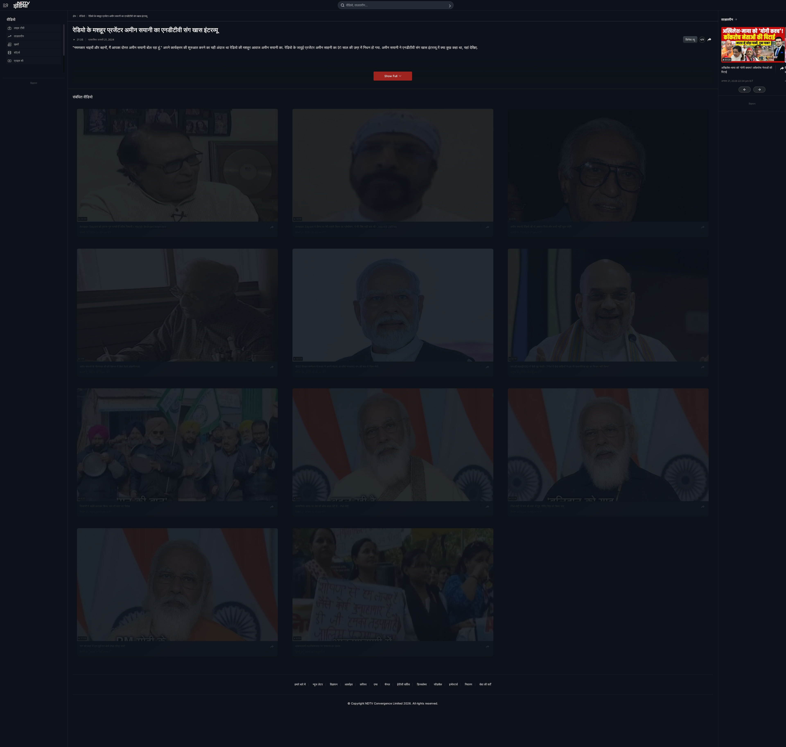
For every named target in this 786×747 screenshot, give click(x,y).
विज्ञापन (334, 684)
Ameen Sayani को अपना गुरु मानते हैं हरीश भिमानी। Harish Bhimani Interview (123, 226)
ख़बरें (16, 44)
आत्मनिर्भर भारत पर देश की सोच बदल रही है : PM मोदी (322, 506)
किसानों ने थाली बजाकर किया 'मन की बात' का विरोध (105, 506)
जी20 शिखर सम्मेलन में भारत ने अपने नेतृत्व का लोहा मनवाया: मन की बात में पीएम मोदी (336, 366)
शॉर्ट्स (17, 52)
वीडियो (11, 19)
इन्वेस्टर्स (453, 684)
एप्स (375, 684)
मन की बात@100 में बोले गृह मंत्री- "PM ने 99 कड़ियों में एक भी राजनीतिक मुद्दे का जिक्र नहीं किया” (559, 366)
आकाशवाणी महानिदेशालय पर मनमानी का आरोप (317, 646)
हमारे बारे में (300, 684)
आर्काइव (349, 684)
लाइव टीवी (19, 28)
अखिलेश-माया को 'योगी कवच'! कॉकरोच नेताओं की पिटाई (746, 70)
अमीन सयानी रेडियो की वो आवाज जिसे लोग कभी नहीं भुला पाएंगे (540, 226)
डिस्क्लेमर (422, 684)
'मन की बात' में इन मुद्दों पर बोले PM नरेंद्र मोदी (102, 646)
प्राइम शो (18, 60)
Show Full (391, 76)
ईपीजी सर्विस (403, 684)
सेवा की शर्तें (485, 684)
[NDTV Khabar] (22, 4)
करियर (363, 684)
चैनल (387, 684)
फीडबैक (438, 684)
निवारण (468, 684)
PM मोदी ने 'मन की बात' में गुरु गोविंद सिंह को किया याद (537, 506)
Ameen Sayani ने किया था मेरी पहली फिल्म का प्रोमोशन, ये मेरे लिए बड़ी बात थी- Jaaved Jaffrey (346, 226)
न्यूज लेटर (318, 684)
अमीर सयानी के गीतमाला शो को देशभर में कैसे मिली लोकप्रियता (110, 366)
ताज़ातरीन (19, 36)
